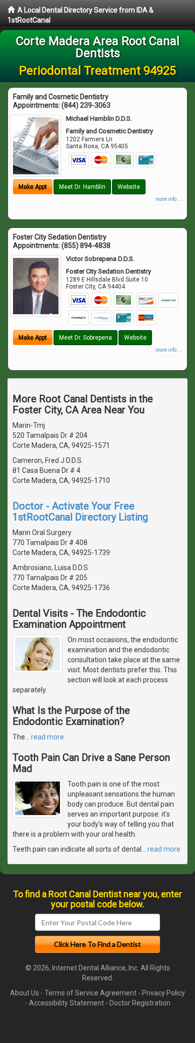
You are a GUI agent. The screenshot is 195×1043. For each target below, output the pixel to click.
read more (47, 737)
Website (129, 186)
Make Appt (32, 186)
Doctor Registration (140, 1003)
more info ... (169, 199)
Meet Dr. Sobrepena (85, 337)
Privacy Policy (163, 993)
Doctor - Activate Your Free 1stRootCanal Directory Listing (80, 511)
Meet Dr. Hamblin (82, 186)
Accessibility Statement (66, 1003)
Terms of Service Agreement (90, 993)
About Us (24, 993)
